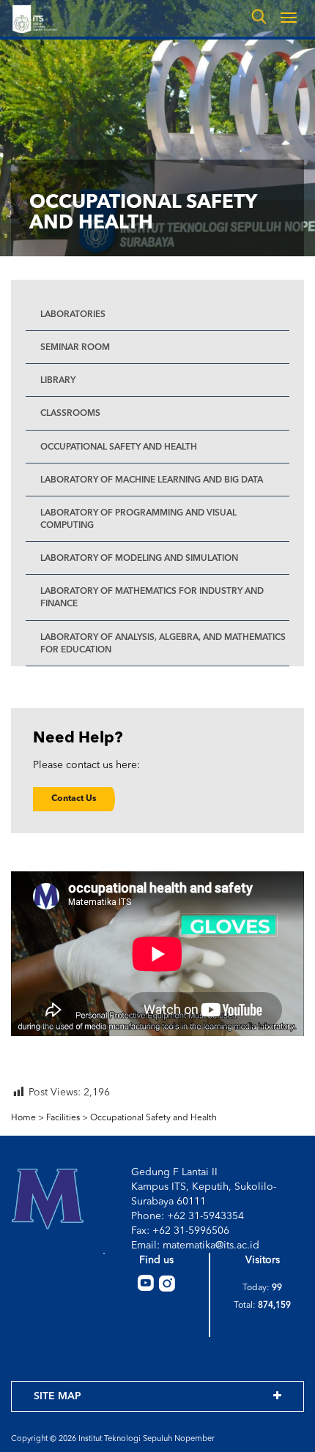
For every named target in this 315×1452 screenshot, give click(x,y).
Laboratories (72, 314)
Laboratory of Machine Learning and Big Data (151, 480)
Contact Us (74, 798)
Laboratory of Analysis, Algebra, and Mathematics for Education (163, 644)
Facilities (63, 1118)
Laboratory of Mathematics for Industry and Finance (152, 597)
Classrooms (70, 413)
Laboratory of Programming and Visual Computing (138, 519)
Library (57, 380)
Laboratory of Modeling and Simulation (139, 558)
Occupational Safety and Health (118, 447)
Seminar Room (75, 347)
